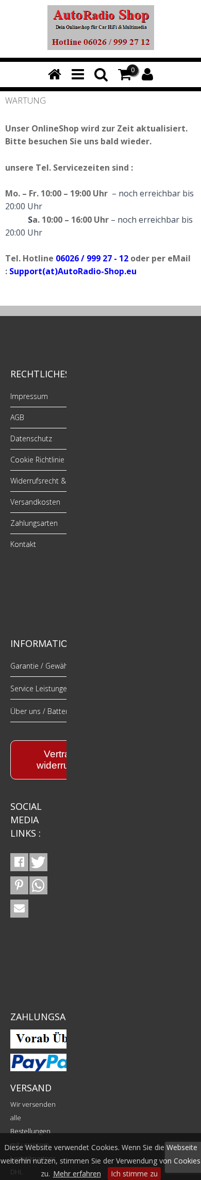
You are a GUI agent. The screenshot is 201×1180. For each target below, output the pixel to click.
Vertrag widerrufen (60, 760)
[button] (19, 862)
